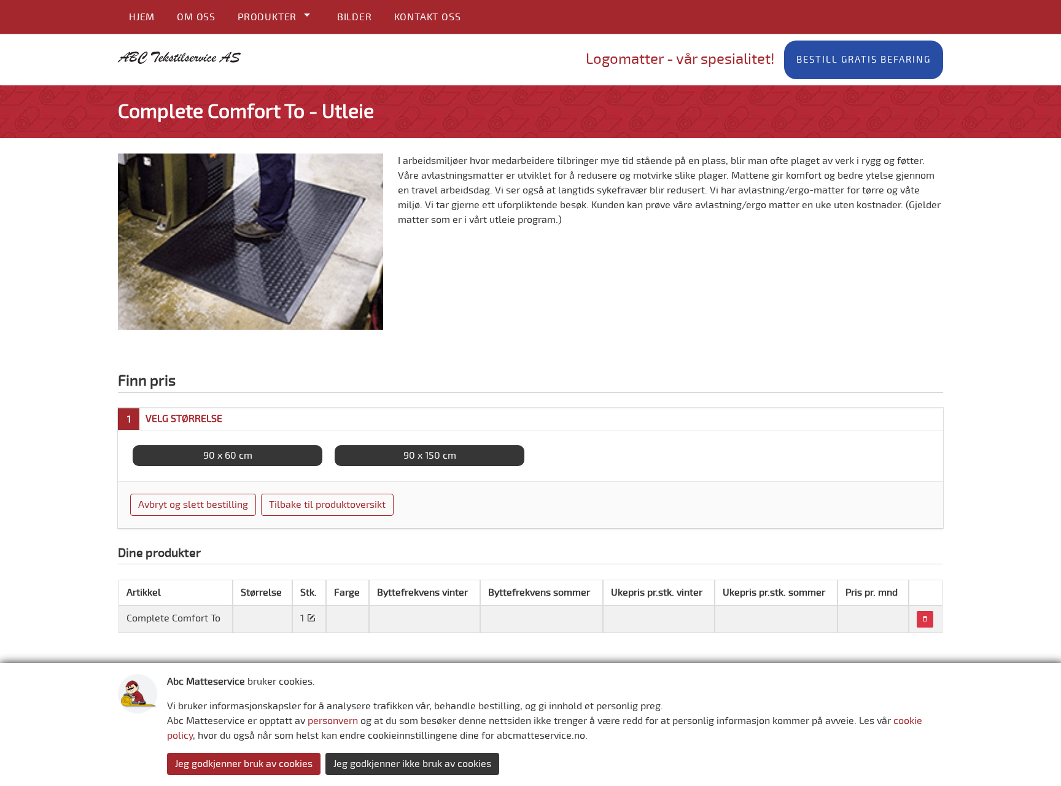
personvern (333, 721)
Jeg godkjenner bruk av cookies (244, 764)
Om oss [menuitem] (196, 17)
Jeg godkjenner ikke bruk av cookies (412, 764)
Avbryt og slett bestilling (193, 505)
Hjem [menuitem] (142, 17)
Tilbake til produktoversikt (327, 505)
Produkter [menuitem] (269, 17)
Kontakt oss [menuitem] (427, 17)
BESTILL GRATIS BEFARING (863, 59)
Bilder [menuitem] (354, 17)
